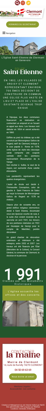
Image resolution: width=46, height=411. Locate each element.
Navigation (10, 33)
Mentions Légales (22, 386)
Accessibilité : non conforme (22, 389)
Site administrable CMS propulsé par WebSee (23, 407)
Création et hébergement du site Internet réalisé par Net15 (23, 405)
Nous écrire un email (23, 376)
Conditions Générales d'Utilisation (23, 409)
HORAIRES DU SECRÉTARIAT (22, 24)
